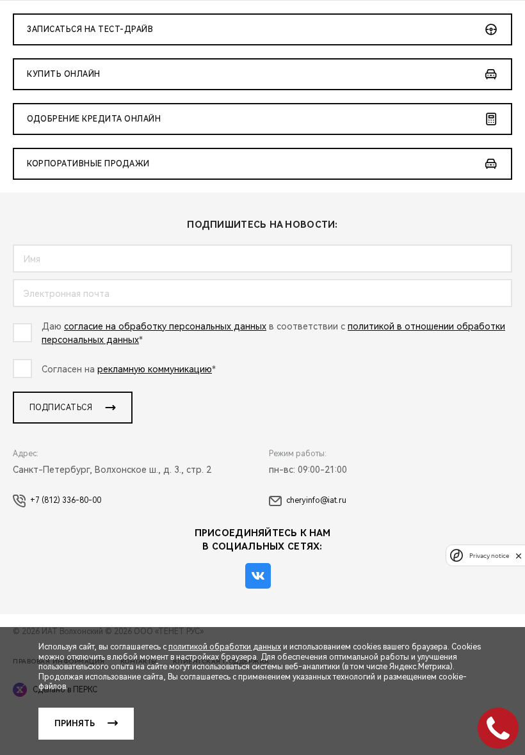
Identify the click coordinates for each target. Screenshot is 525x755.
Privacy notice (489, 555)
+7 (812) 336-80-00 (65, 500)
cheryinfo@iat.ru (316, 500)
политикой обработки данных (224, 646)
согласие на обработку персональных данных (165, 326)
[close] (518, 555)
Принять (74, 723)
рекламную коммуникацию (154, 369)
